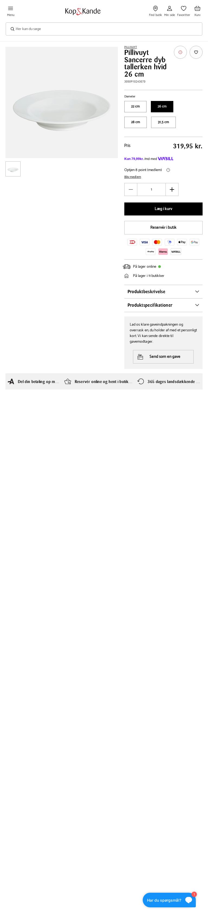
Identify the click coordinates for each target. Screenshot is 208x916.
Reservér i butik (163, 227)
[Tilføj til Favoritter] (196, 52)
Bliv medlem (132, 177)
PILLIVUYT (130, 47)
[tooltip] (180, 52)
